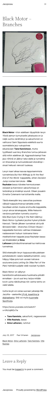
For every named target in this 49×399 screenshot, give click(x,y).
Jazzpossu (8, 4)
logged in (19, 369)
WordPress (41, 390)
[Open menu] (45, 4)
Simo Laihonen (20, 341)
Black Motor (8, 341)
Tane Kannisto (34, 341)
